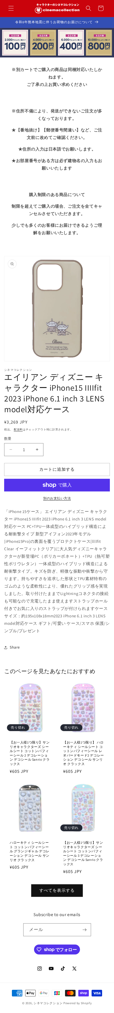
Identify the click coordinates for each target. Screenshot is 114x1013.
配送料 (18, 429)
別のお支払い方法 (57, 498)
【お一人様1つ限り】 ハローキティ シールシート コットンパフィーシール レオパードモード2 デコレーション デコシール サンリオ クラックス (83, 753)
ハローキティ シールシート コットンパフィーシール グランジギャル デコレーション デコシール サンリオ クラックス (30, 851)
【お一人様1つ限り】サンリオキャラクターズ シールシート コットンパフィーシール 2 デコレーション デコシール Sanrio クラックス (30, 753)
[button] (11, 8)
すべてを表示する (57, 890)
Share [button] (15, 647)
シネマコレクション (48, 1003)
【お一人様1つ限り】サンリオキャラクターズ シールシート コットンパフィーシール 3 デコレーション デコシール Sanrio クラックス (83, 853)
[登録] (85, 929)
